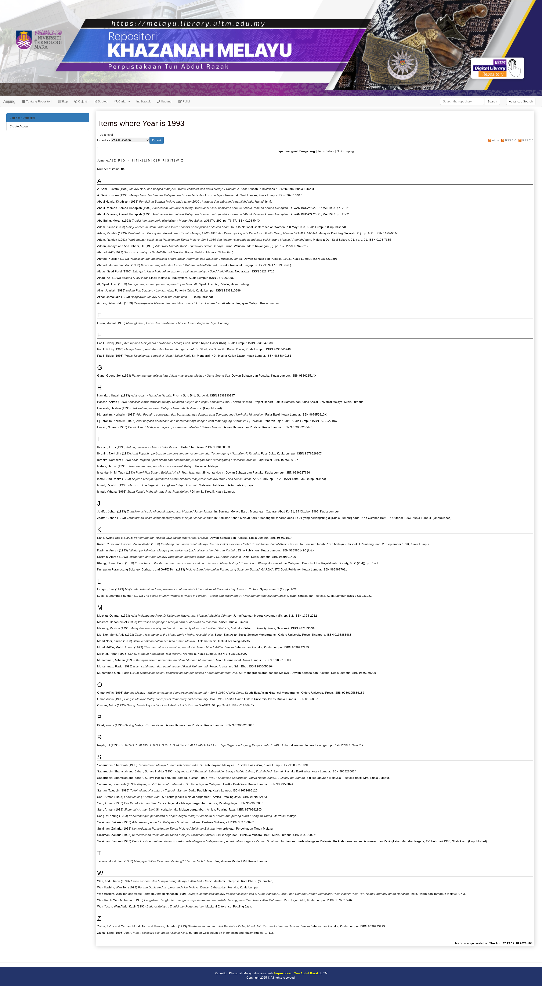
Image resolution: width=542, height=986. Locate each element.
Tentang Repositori (38, 101)
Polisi (186, 101)
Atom (495, 140)
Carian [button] (123, 101)
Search (492, 101)
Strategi (102, 101)
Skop (64, 101)
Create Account (20, 126)
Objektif (82, 101)
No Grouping (345, 151)
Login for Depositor (22, 117)
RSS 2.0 (527, 140)
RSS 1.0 (510, 140)
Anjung (9, 101)
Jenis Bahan (326, 151)
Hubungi (166, 101)
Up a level (106, 134)
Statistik (145, 101)
